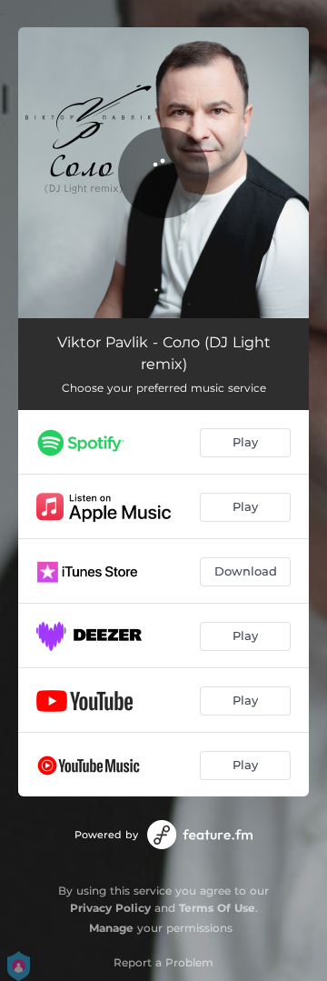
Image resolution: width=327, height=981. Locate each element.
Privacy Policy (110, 908)
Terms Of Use (217, 908)
